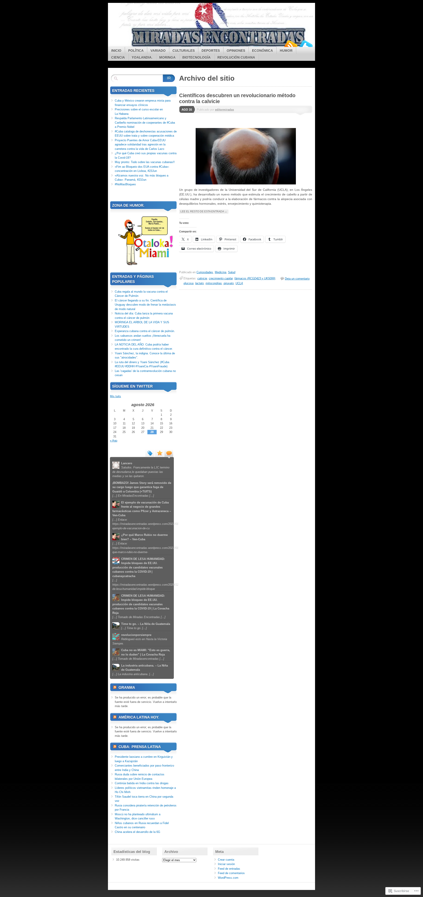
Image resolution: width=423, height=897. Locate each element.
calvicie (202, 278)
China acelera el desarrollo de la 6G (137, 832)
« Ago (113, 440)
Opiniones (236, 50)
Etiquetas (149, 452)
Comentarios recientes (168, 452)
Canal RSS (290, 45)
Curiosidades (205, 272)
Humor (286, 50)
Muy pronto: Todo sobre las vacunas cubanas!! (145, 162)
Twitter (306, 45)
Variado (158, 50)
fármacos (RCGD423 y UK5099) (254, 278)
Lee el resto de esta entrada (203, 211)
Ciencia (118, 57)
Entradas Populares (159, 452)
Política (136, 50)
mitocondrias (214, 283)
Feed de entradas (229, 868)
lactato (199, 283)
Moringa (167, 57)
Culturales (184, 50)
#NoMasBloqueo (125, 184)
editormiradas (224, 109)
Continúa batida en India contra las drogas (142, 783)
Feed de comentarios (231, 873)
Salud (231, 272)
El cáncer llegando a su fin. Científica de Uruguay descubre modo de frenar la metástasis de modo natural (145, 305)
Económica (262, 50)
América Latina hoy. (139, 717)
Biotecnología (196, 57)
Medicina (220, 272)
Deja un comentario (297, 278)
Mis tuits (115, 396)
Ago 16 (187, 109)
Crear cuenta (226, 859)
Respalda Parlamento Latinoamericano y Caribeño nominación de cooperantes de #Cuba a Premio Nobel (145, 122)
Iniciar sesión (226, 864)
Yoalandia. (142, 57)
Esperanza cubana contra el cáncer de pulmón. (145, 331)
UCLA (239, 283)
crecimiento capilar (221, 278)
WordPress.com (228, 877)
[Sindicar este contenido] (114, 687)
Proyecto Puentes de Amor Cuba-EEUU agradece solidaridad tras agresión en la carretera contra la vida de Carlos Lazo (140, 144)
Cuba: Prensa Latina (140, 747)
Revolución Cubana (236, 57)
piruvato (229, 283)
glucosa (188, 283)
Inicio (116, 50)
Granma (127, 687)
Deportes (211, 50)
